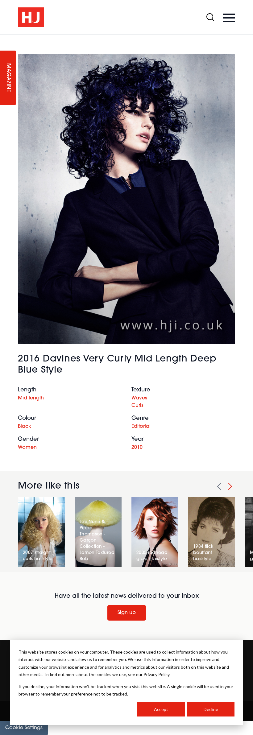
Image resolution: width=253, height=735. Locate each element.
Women (27, 447)
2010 (137, 447)
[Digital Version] (5, 38)
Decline (211, 709)
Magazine (8, 78)
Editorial (141, 426)
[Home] (31, 17)
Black (24, 426)
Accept (161, 709)
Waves (139, 398)
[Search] (210, 17)
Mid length (31, 398)
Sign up (127, 612)
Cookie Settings (24, 727)
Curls (137, 405)
